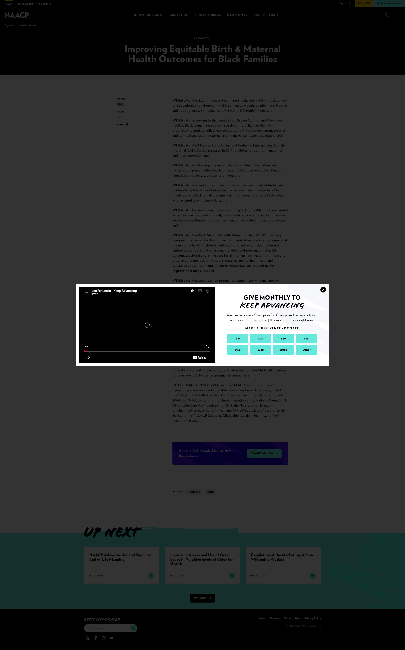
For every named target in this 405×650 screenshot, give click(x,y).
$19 (238, 338)
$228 (261, 349)
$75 (306, 338)
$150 (238, 349)
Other (306, 349)
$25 (260, 338)
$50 (283, 338)
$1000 (284, 349)
